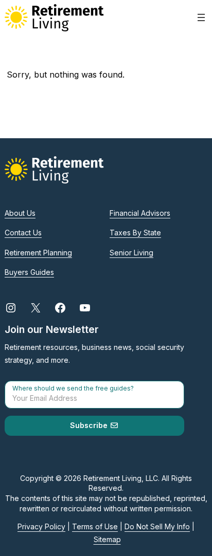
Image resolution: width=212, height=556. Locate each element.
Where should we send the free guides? (73, 388)
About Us (20, 213)
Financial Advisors (140, 213)
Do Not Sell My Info (157, 526)
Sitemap (107, 539)
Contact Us (23, 232)
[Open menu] (201, 17)
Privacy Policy (41, 526)
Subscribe (90, 425)
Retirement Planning (38, 252)
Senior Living (131, 252)
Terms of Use (95, 526)
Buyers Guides (29, 272)
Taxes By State (135, 232)
